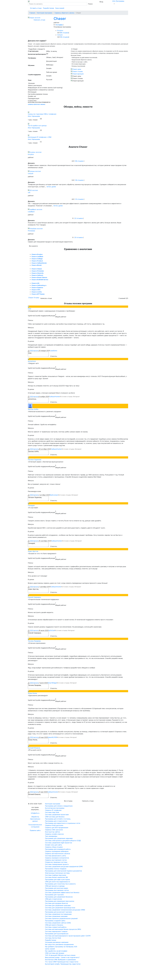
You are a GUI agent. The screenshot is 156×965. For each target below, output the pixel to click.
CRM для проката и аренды (55, 886)
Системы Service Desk (53, 938)
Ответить (35, 351)
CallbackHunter (54, 396)
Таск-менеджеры (51, 836)
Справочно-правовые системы (56, 862)
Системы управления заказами (56, 916)
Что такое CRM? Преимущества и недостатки (61, 962)
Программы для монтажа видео (56, 888)
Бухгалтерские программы (54, 808)
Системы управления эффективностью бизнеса (62, 892)
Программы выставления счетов (57, 890)
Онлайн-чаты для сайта (53, 845)
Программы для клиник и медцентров (58, 806)
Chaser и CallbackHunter (39, 263)
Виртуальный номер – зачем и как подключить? (62, 957)
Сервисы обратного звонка (64, 13)
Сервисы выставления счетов (56, 860)
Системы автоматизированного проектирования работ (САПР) (68, 936)
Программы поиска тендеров (55, 869)
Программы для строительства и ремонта (60, 884)
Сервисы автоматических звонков (57, 853)
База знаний (59, 8)
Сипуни (60, 35)
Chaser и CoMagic (37, 258)
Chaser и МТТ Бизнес (38, 294)
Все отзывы (68, 801)
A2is (118, 1)
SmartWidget (52, 683)
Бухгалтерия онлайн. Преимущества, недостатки (62, 964)
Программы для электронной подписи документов (63, 871)
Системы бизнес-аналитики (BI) (56, 877)
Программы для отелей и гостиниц (57, 819)
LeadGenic (53, 351)
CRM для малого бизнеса (54, 925)
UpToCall (51, 630)
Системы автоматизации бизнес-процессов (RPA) (63, 929)
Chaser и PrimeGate (38, 271)
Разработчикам (48, 8)
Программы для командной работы (58, 849)
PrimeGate (31, 231)
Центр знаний (50, 949)
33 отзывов (79, 199)
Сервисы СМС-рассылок (54, 830)
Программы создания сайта (55, 921)
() (31, 351)
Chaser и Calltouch (37, 275)
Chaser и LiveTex (37, 292)
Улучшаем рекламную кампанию (56, 942)
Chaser (60, 18)
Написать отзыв (39, 20)
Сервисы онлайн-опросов (54, 834)
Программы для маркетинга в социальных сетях (62, 823)
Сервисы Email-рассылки (54, 825)
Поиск (90, 4)
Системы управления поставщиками (58, 914)
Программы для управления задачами (59, 838)
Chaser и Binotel (37, 265)
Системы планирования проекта (57, 864)
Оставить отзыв (36, 8)
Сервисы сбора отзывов (54, 847)
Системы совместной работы (55, 927)
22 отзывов (79, 218)
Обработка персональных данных (35, 819)
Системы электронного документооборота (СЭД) (63, 840)
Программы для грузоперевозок (56, 934)
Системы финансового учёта (55, 856)
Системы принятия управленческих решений (61, 918)
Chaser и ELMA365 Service (40, 279)
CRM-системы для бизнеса (54, 817)
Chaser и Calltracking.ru (39, 285)
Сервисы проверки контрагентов (57, 858)
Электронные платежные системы (57, 873)
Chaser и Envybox (37, 254)
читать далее (51, 187)
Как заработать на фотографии (56, 951)
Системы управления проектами (57, 814)
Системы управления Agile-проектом (58, 843)
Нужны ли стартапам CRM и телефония (42, 114)
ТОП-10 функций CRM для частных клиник (60, 955)
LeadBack (31, 212)
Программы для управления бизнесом (59, 897)
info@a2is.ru (35, 813)
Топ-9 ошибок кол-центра (37, 125)
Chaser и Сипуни (37, 269)
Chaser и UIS (35, 283)
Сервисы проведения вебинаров (56, 851)
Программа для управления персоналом (59, 901)
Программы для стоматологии (56, 821)
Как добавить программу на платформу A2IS (61, 947)
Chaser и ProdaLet (37, 261)
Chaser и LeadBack (37, 256)
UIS (29, 192)
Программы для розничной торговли (58, 912)
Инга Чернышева (34, 116)
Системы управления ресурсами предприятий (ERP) (64, 866)
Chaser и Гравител (37, 287)
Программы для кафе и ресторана (57, 879)
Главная (32, 13)
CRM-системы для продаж (54, 953)
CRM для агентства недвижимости (57, 882)
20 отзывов (79, 237)
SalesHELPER (52, 737)
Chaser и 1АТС (36, 289)
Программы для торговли (54, 895)
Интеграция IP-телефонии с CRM (39, 137)
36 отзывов (64, 37)
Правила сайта (35, 830)
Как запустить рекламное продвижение (59, 944)
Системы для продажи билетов (56, 903)
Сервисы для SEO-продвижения (56, 827)
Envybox (60, 30)
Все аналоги (33, 246)
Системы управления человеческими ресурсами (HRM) (65, 910)
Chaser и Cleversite (37, 273)
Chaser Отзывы (33, 297)
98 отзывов (64, 33)
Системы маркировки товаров (56, 931)
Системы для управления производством (60, 908)
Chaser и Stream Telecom (39, 277)
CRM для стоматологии (53, 899)
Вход (101, 2)
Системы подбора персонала (55, 875)
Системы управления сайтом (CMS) (58, 923)
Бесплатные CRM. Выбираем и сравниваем (60, 959)
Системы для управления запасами (58, 905)
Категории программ (44, 13)
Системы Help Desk (52, 812)
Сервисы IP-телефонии (53, 810)
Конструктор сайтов (52, 832)
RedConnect (54, 495)
